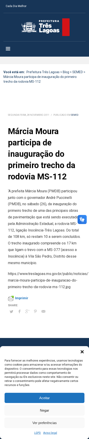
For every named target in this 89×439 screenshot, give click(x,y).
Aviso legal (50, 432)
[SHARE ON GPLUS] (27, 311)
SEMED (75, 115)
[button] (82, 352)
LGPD (37, 432)
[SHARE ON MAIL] (43, 311)
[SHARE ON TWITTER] (11, 311)
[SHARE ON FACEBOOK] (19, 311)
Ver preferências (44, 423)
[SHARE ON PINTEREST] (35, 311)
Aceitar (44, 398)
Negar (44, 410)
